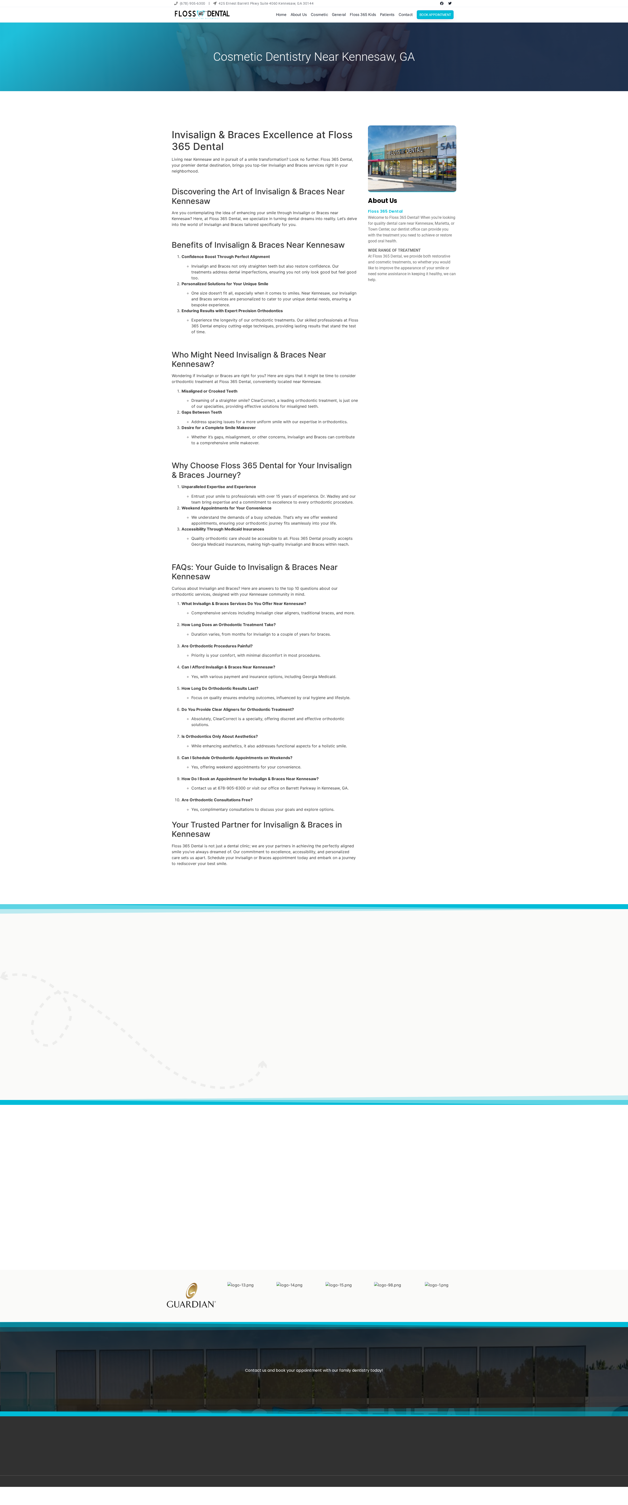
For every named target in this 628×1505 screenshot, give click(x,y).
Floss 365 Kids (363, 14)
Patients (387, 14)
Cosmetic (319, 14)
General (339, 14)
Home (281, 14)
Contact (406, 14)
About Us (299, 14)
